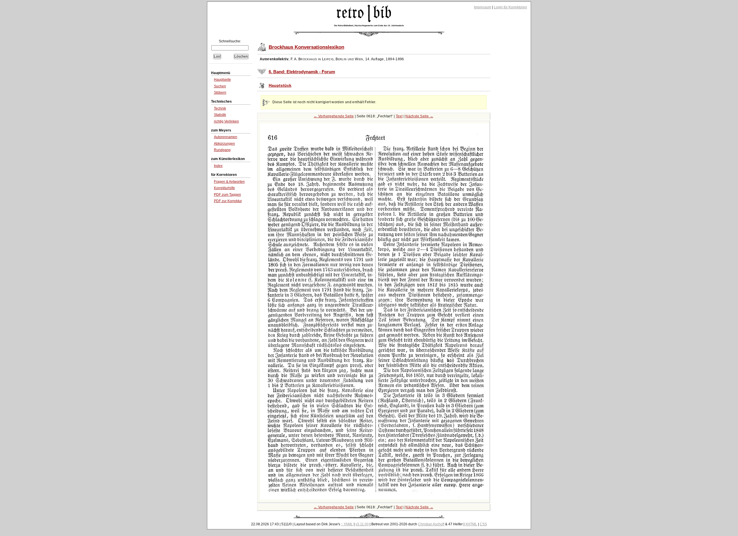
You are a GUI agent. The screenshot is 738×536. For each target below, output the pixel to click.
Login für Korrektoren (510, 7)
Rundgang (222, 150)
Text (399, 116)
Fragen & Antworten (229, 182)
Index (218, 166)
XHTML (471, 524)
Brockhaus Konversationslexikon (306, 47)
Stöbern (220, 93)
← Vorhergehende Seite (334, 116)
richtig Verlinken (226, 121)
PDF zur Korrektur (228, 201)
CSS (483, 524)
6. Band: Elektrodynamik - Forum (302, 71)
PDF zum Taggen (227, 195)
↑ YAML (347, 524)
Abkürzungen (224, 144)
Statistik (220, 115)
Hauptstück (280, 85)
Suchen (220, 86)
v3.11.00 (362, 524)
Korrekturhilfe (224, 188)
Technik (220, 108)
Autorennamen (225, 137)
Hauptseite (222, 80)
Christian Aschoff (431, 524)
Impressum (482, 7)
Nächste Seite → (419, 116)
